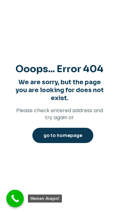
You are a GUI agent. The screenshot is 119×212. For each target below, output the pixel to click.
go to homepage (62, 135)
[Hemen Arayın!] (15, 198)
